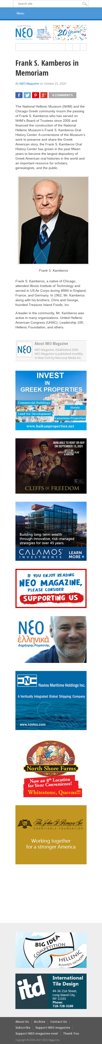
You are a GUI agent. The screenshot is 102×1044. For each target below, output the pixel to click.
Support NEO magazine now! (36, 1033)
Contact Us (58, 1022)
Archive (39, 1022)
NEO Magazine (29, 83)
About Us (22, 1022)
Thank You (71, 1033)
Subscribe (22, 1028)
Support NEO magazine (52, 1028)
